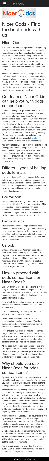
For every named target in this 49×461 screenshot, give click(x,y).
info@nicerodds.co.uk (23, 451)
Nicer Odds (18, 3)
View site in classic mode (24, 459)
